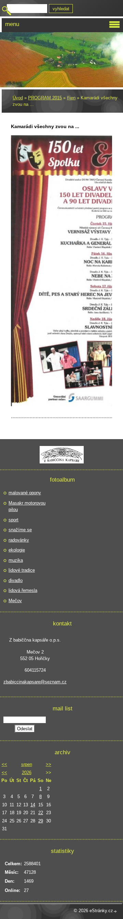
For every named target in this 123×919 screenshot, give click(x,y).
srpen (26, 764)
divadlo (16, 580)
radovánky (19, 540)
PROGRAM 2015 (45, 97)
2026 (26, 772)
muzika (16, 560)
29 (40, 820)
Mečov (15, 600)
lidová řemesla (23, 590)
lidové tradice (22, 570)
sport (13, 519)
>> (48, 764)
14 (32, 804)
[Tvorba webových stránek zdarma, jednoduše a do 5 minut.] (115, 911)
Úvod (18, 97)
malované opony (25, 492)
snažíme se (20, 529)
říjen (71, 97)
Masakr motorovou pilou (27, 506)
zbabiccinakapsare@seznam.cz (35, 681)
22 (40, 812)
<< (4, 764)
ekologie (17, 549)
